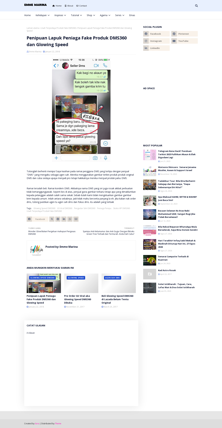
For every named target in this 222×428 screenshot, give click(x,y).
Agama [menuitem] (103, 15)
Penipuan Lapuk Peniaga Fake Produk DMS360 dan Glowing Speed (41, 299)
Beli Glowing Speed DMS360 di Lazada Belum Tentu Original (117, 299)
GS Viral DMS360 (64, 208)
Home (59, 5)
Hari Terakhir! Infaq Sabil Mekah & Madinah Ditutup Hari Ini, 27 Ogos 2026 (177, 243)
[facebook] (175, 15)
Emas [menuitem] (132, 15)
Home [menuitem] (27, 15)
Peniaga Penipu (104, 208)
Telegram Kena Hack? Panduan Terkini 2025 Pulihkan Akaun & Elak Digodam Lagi (177, 154)
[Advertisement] (170, 115)
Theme (58, 423)
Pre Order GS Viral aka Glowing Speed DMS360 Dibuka (77, 299)
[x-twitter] (181, 15)
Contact (83, 5)
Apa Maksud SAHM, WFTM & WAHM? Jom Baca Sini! (177, 198)
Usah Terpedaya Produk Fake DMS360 (58, 28)
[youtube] (184, 41)
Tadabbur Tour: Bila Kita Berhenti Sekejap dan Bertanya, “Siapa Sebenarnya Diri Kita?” (176, 184)
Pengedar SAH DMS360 (84, 208)
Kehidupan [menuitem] (41, 15)
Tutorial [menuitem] (75, 15)
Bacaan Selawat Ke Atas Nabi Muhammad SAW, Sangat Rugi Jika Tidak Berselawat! (176, 213)
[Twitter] (51, 219)
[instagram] (186, 15)
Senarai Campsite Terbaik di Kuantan (173, 258)
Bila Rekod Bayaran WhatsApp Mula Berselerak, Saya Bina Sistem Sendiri (178, 228)
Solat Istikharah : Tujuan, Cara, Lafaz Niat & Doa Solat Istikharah (176, 286)
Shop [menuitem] (89, 15)
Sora (37, 423)
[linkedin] (156, 48)
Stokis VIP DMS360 (121, 208)
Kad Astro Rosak (167, 270)
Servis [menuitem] (118, 15)
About (70, 5)
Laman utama (33, 28)
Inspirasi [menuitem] (58, 15)
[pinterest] (191, 15)
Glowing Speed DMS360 (44, 208)
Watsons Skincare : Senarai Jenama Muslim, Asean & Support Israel (177, 169)
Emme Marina (35, 51)
